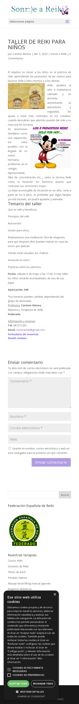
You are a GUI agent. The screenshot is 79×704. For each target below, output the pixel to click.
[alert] (31, 645)
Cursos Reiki (15, 560)
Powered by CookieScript (31, 696)
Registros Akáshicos (20, 589)
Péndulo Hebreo (17, 577)
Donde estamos (17, 338)
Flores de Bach (17, 572)
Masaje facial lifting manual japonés (29, 583)
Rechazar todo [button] (43, 683)
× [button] (54, 594)
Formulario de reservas (23, 334)
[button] (9, 669)
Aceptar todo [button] (18, 683)
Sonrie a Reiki (59, 54)
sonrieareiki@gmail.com (30, 330)
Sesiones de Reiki (18, 566)
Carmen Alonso (22, 54)
